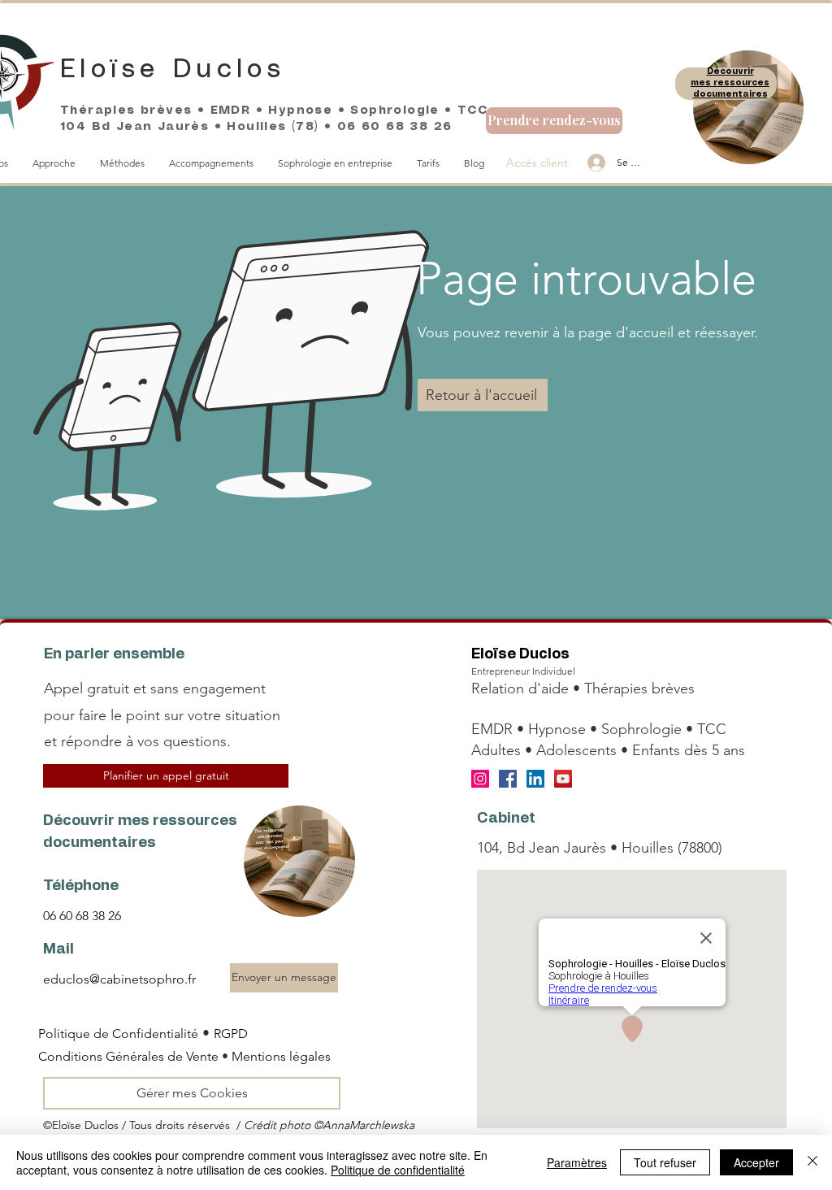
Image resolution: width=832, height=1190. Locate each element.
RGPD (231, 1033)
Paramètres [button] (577, 1162)
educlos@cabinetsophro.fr (119, 979)
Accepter (756, 1162)
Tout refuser (665, 1162)
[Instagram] (480, 779)
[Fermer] (812, 1162)
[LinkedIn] (535, 779)
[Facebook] (508, 779)
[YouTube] (563, 779)
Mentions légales (281, 1056)
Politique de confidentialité (398, 1170)
